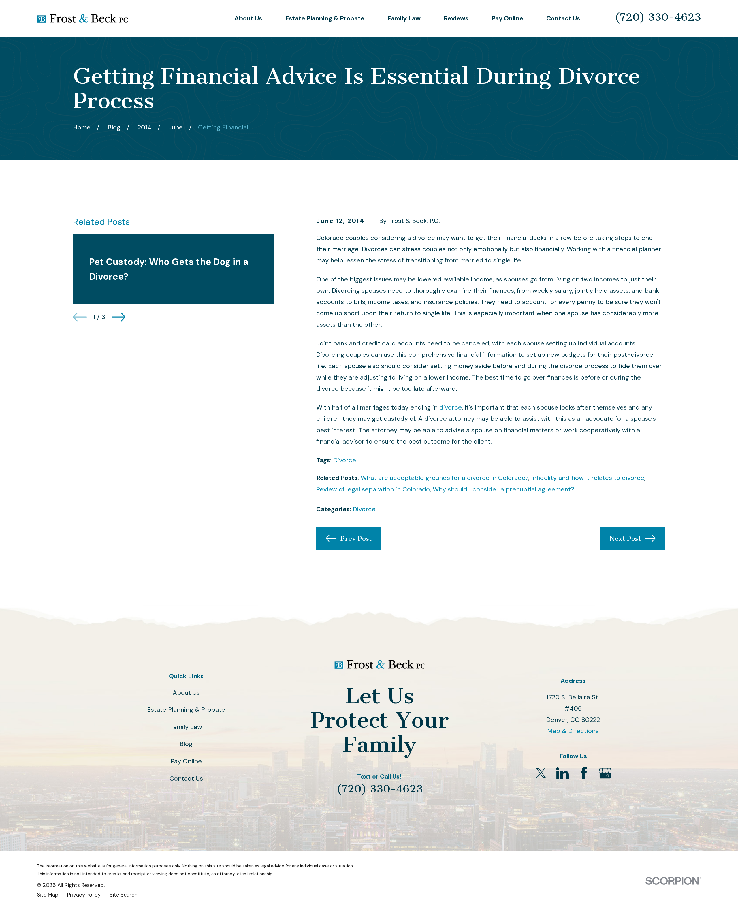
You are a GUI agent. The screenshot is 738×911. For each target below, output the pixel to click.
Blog (186, 744)
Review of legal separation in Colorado (373, 489)
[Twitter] (541, 773)
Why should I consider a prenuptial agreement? (503, 489)
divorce (450, 407)
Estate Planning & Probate (186, 709)
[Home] (82, 18)
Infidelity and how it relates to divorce (587, 478)
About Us (186, 692)
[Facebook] (583, 773)
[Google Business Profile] (605, 773)
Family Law (186, 727)
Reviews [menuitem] (456, 18)
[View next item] (118, 317)
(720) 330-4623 (658, 17)
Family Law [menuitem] (404, 18)
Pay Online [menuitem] (507, 18)
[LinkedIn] (562, 773)
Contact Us (186, 778)
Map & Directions (573, 731)
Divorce (344, 460)
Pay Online (186, 761)
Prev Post (356, 538)
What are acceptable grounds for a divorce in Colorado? (444, 478)
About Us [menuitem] (248, 18)
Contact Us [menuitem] (563, 18)
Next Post (625, 538)
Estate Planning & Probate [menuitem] (324, 18)
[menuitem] (47, 895)
